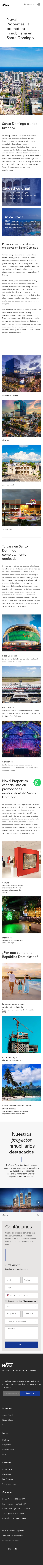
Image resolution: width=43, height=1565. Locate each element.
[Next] (38, 1202)
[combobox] (11, 1295)
